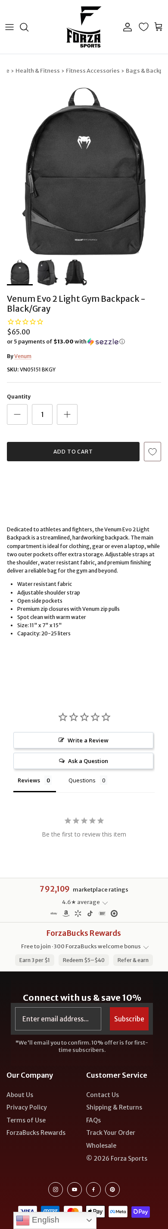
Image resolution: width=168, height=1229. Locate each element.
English (44, 1219)
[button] (84, 342)
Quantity (19, 396)
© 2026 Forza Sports (116, 1158)
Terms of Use (26, 1120)
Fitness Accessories (93, 70)
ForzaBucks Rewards (35, 1133)
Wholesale (101, 1145)
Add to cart (73, 451)
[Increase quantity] (67, 414)
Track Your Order (110, 1133)
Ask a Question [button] (88, 761)
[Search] (28, 27)
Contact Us (102, 1095)
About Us (19, 1095)
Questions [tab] (82, 780)
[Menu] (9, 27)
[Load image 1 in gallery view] (84, 171)
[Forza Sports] (84, 26)
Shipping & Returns (114, 1107)
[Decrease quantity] (17, 414)
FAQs (93, 1120)
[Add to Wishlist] (152, 451)
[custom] (55, 1189)
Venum (22, 356)
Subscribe (129, 1019)
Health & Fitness (38, 70)
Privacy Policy (26, 1107)
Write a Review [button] (88, 740)
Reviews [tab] (29, 780)
